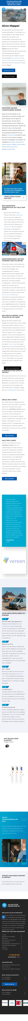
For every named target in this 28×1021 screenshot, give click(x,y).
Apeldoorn (5, 149)
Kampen (12, 142)
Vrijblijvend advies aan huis (12, 197)
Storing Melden (6, 979)
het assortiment (16, 58)
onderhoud (13, 714)
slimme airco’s (6, 294)
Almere (4, 146)
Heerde (18, 142)
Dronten (14, 146)
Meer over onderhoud (12, 368)
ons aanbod (11, 135)
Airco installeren (6, 977)
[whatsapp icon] (3, 917)
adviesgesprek (11, 390)
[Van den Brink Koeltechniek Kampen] (8, 9)
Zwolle (13, 149)
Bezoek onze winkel (14, 4)
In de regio (5, 949)
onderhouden (12, 344)
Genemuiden (21, 144)
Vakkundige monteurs (14, 3)
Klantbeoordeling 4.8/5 (14, 1)
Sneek (4, 144)
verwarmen (7, 226)
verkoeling (19, 215)
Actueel (4, 935)
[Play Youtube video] (14, 248)
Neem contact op (9, 984)
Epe (22, 142)
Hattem (8, 144)
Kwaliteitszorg (6, 942)
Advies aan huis (8, 70)
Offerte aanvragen (9, 76)
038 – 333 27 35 (6, 967)
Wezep (14, 144)
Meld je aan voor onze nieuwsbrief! (13, 931)
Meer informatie (9, 435)
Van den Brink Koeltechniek (10, 60)
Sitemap (4, 947)
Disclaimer (5, 938)
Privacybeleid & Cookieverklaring (11, 943)
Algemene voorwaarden (8, 936)
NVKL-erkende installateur (9, 945)
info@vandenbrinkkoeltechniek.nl (11, 965)
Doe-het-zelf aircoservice (8, 940)
